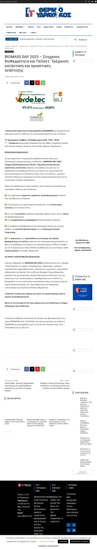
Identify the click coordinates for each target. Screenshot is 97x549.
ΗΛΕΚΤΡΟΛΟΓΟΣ (41, 500)
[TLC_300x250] (82, 330)
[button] (80, 40)
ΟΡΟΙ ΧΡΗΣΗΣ (72, 512)
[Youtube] (95, 1)
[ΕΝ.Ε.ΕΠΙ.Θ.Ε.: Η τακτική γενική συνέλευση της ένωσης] (76, 450)
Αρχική (7, 46)
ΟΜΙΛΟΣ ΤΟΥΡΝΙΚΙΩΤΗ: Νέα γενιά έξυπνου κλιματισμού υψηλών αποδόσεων (84, 427)
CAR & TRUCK (40, 521)
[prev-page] (6, 431)
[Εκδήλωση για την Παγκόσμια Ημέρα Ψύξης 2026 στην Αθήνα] (76, 439)
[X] (32, 82)
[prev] (63, 39)
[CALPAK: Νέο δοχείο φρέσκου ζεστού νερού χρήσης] (76, 461)
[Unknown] (82, 351)
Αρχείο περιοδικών (83, 250)
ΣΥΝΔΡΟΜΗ (71, 500)
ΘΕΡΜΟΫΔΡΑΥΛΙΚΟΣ (42, 497)
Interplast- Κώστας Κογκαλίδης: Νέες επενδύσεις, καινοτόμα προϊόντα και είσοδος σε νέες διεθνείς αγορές (55, 385)
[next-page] (10, 431)
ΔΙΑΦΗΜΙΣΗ (71, 503)
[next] (67, 39)
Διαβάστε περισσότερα (49, 546)
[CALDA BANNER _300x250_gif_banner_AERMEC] (82, 309)
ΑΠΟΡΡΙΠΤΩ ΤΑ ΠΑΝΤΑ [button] (79, 541)
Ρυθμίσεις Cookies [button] (47, 541)
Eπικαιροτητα (23, 46)
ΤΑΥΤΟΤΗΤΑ (71, 515)
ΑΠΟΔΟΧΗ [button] (63, 541)
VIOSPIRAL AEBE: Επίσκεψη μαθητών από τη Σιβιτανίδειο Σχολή (14, 422)
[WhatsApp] (43, 82)
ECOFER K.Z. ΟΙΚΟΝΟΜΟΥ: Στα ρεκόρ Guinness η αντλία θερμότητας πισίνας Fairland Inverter (59, 423)
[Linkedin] (92, 1)
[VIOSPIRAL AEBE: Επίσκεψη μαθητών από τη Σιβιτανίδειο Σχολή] (15, 410)
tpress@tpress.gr (25, 516)
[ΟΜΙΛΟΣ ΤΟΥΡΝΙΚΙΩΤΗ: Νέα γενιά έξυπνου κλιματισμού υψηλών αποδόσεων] (76, 422)
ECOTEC (37, 525)
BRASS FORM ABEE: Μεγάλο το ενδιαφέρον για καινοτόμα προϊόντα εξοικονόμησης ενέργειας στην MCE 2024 (37, 423)
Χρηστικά (14, 46)
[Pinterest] (37, 82)
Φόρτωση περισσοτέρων (82, 472)
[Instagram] (89, 1)
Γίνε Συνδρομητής (82, 248)
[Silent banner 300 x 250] (82, 371)
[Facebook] (85, 1)
